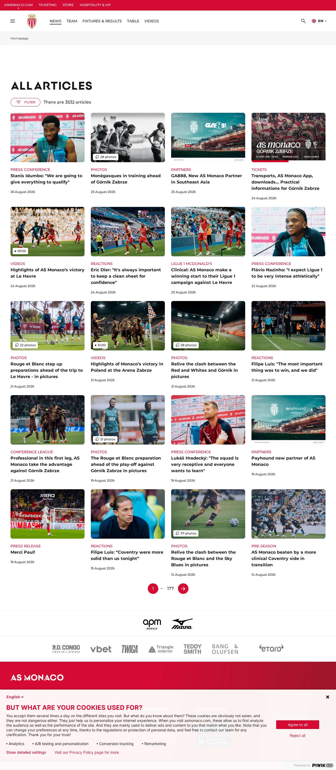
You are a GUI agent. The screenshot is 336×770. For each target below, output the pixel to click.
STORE (68, 5)
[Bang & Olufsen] (225, 649)
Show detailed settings (26, 752)
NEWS (55, 21)
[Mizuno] (182, 623)
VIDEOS (151, 21)
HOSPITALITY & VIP (95, 5)
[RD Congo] (66, 649)
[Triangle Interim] (160, 649)
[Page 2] (183, 588)
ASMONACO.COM (18, 5)
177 (170, 588)
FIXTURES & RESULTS (102, 21)
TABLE (133, 21)
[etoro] (271, 649)
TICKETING (47, 5)
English (13, 697)
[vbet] (100, 649)
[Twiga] (130, 649)
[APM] (152, 623)
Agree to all (297, 724)
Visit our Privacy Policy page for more (87, 752)
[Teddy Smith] (193, 649)
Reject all (297, 735)
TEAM (72, 21)
